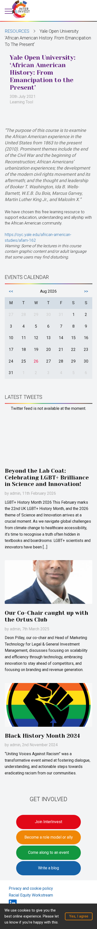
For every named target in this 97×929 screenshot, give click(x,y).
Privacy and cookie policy (31, 888)
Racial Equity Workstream (31, 895)
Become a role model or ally (48, 837)
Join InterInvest (48, 821)
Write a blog (48, 868)
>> (86, 291)
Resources (17, 31)
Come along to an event (48, 852)
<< (11, 291)
